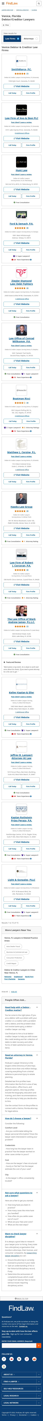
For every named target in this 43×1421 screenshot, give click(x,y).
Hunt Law (21, 170)
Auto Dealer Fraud (13, 946)
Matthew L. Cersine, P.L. (21, 452)
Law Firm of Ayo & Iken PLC (21, 118)
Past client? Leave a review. (21, 122)
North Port (29, 977)
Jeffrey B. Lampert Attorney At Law (21, 756)
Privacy (13, 1415)
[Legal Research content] (38, 1395)
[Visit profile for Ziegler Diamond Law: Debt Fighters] (21, 272)
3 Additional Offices (22, 416)
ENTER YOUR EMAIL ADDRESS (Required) (17, 1341)
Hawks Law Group (21, 506)
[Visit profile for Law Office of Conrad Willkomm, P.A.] (21, 330)
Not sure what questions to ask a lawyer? (18, 1194)
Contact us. (23, 1326)
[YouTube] (11, 1359)
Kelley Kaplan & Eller (21, 692)
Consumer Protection (14, 958)
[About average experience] (31, 259)
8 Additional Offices (22, 133)
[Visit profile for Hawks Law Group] (21, 498)
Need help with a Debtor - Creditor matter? (18, 1008)
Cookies (34, 1415)
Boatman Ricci (21, 398)
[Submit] (38, 1345)
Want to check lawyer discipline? (15, 1235)
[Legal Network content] (38, 1402)
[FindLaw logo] (12, 3)
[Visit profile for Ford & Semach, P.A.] (21, 215)
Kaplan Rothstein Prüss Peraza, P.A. (21, 819)
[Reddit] (34, 1359)
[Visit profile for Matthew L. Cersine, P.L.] (21, 444)
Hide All (14, 992)
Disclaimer (23, 1415)
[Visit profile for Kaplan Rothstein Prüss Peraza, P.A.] (21, 809)
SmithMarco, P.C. (21, 69)
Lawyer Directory (7, 10)
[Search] (38, 3)
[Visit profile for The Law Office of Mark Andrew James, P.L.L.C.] (21, 611)
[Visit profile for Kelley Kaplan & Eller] (21, 684)
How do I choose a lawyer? (18, 1118)
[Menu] (3, 3)
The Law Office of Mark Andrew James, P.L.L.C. (21, 620)
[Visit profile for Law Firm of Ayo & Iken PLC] (21, 110)
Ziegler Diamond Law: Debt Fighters (21, 282)
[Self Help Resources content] (38, 1388)
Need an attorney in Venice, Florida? (19, 1056)
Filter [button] (7, 25)
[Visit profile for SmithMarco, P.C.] (21, 61)
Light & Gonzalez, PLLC (21, 879)
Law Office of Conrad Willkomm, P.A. (21, 340)
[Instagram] (27, 1359)
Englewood (18, 977)
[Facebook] (4, 1359)
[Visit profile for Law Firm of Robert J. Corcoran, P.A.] (21, 554)
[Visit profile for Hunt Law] (21, 162)
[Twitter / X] (19, 1359)
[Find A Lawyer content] (38, 1381)
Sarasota (21, 979)
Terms (4, 1415)
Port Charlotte (9, 979)
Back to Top (22, 1298)
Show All (5, 992)
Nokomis (7, 977)
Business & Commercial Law (17, 952)
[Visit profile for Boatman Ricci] (21, 390)
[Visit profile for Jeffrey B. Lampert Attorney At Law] (21, 747)
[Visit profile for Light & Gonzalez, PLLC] (21, 871)
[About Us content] (38, 1374)
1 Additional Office (22, 299)
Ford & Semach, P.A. (21, 223)
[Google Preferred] (4, 1366)
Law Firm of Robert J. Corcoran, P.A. (21, 564)
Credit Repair (11, 963)
